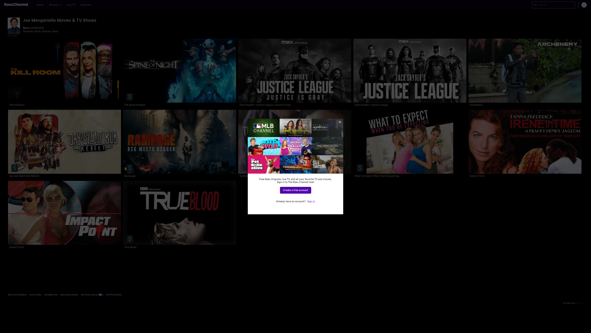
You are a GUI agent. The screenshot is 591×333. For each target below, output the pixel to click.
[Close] (340, 121)
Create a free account (295, 190)
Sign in (311, 201)
